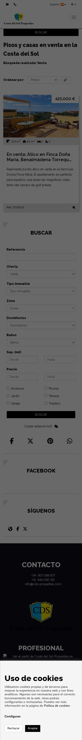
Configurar (13, 716)
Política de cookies (57, 705)
